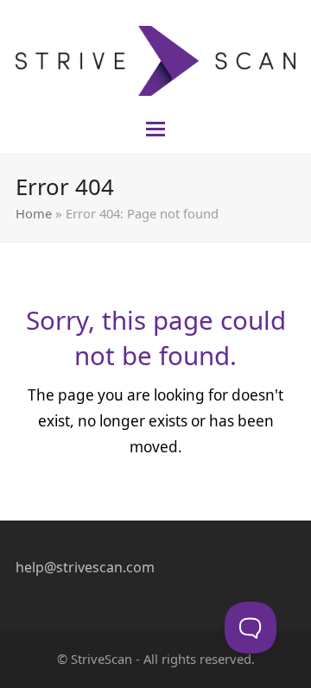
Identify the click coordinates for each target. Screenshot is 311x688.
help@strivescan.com (85, 567)
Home (34, 213)
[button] (155, 129)
